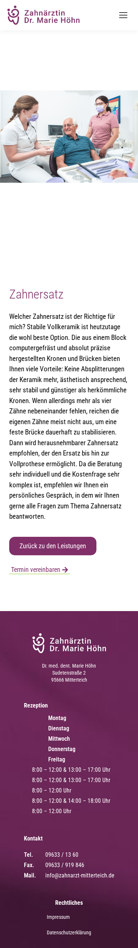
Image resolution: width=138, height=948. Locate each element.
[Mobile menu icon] (123, 15)
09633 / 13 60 (61, 854)
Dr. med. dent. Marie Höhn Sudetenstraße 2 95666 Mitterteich (69, 673)
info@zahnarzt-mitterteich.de (79, 875)
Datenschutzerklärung (69, 932)
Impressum (58, 917)
